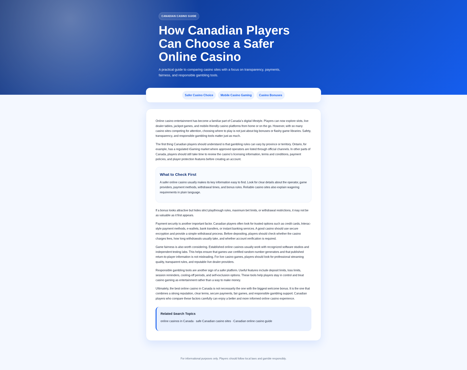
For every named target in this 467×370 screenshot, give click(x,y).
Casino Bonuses (270, 95)
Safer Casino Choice (199, 95)
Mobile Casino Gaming (236, 95)
